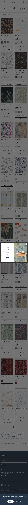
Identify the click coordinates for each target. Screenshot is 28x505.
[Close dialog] (26, 244)
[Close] (26, 495)
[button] (7, 258)
